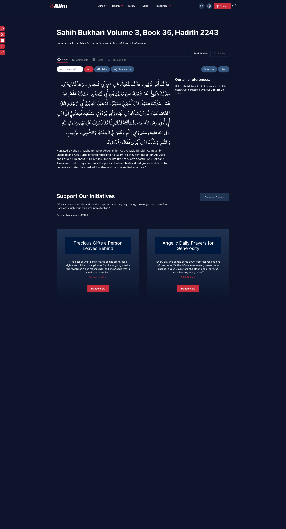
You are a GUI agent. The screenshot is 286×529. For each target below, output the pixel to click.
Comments (82, 59)
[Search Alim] (202, 6)
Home (60, 43)
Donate (224, 6)
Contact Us (217, 89)
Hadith (116, 5)
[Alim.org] (59, 5)
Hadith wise (200, 53)
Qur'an (101, 5)
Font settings (119, 59)
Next (223, 69)
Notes (100, 59)
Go (88, 69)
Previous (209, 69)
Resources (162, 5)
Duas (145, 5)
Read (65, 59)
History (131, 5)
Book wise (219, 53)
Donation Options (214, 197)
